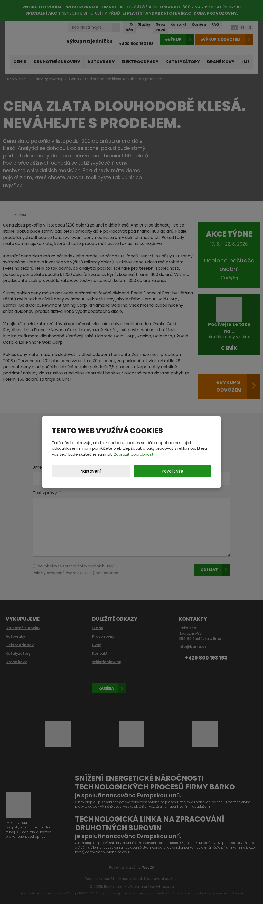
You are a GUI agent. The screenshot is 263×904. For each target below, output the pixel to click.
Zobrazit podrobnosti (134, 454)
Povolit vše (172, 471)
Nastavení (90, 471)
